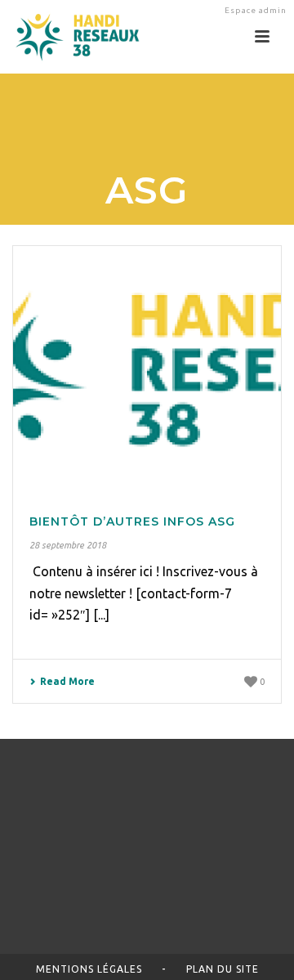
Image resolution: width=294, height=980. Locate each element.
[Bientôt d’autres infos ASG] (147, 368)
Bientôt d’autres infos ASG (132, 521)
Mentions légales (89, 969)
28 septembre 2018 (67, 545)
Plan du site (222, 969)
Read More (67, 681)
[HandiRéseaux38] (71, 37)
